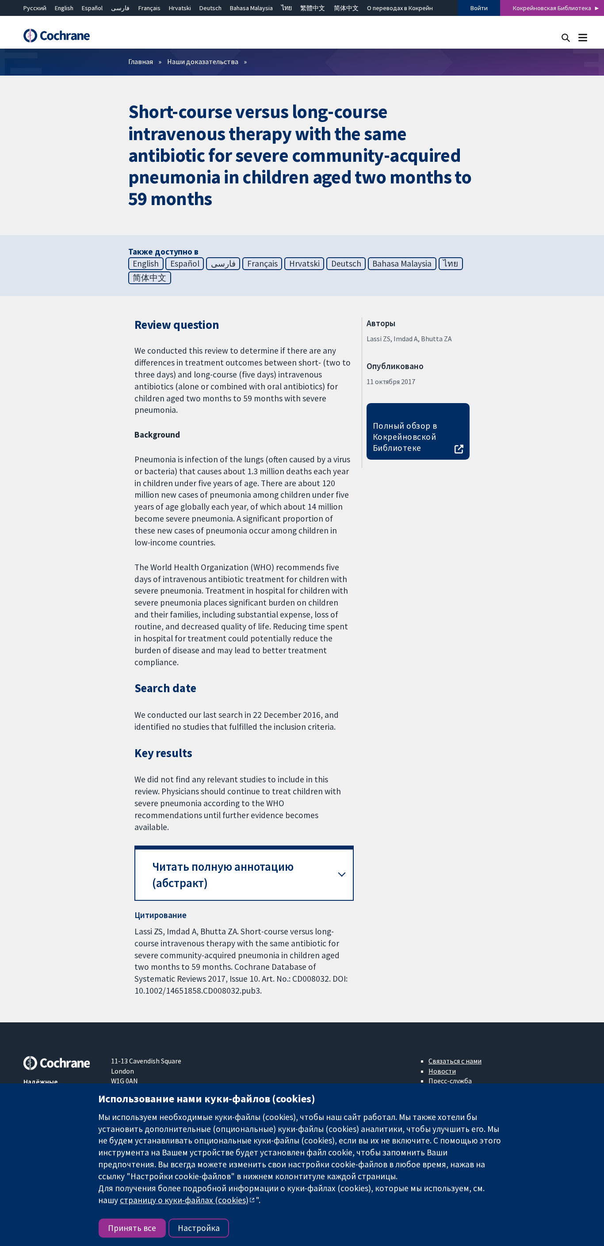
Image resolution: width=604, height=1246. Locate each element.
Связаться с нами (455, 1060)
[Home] (61, 35)
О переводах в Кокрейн (400, 8)
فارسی (120, 8)
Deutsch (210, 8)
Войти (479, 8)
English (64, 8)
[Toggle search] (566, 37)
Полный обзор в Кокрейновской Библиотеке (405, 436)
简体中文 (346, 8)
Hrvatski (180, 8)
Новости (442, 1071)
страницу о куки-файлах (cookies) (184, 1200)
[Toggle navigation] (582, 37)
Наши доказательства (202, 61)
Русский (34, 8)
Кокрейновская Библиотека (552, 8)
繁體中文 (312, 8)
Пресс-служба (450, 1080)
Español (92, 8)
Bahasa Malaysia (251, 8)
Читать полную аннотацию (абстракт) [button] (223, 875)
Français (149, 8)
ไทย (286, 8)
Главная (140, 61)
